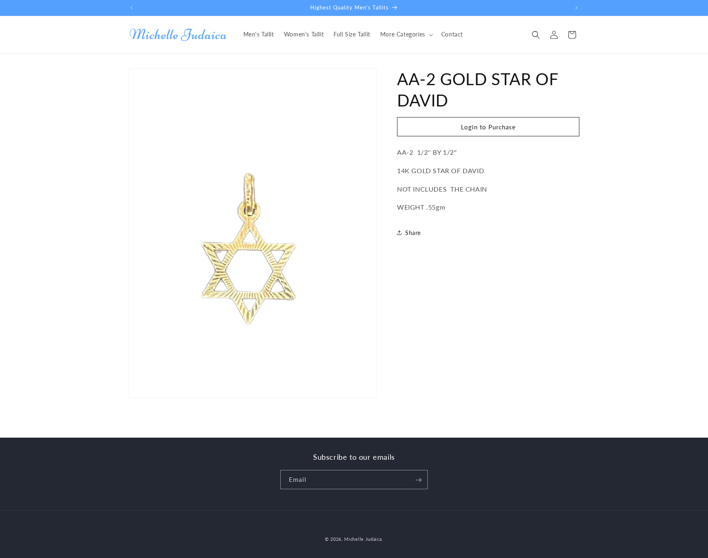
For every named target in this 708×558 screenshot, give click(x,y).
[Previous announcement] (132, 8)
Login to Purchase (488, 127)
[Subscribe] (418, 480)
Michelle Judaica (362, 539)
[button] (405, 34)
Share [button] (413, 232)
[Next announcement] (576, 8)
